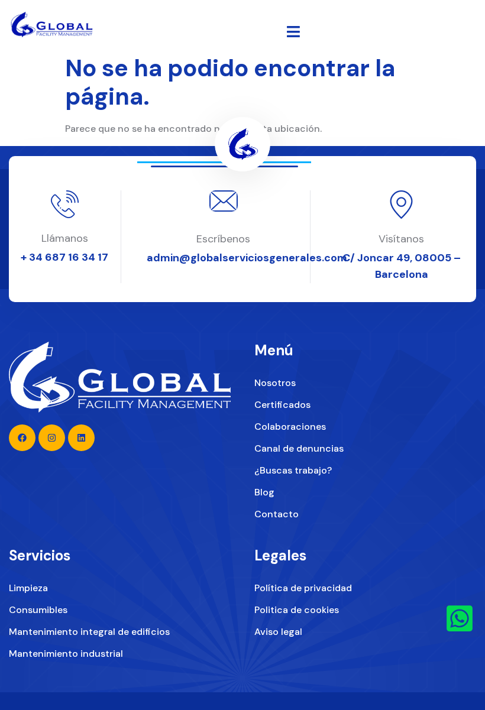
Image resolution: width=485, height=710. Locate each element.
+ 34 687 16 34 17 (64, 257)
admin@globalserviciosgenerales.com (247, 258)
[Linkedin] (81, 437)
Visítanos (401, 239)
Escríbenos (223, 239)
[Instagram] (51, 437)
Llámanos (64, 238)
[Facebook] (22, 437)
